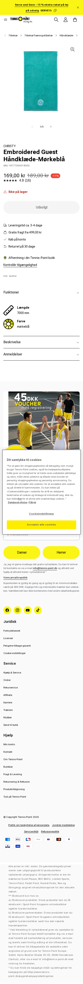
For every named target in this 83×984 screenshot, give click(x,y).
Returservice (10, 687)
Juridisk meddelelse (63, 825)
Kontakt (7, 751)
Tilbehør (13, 35)
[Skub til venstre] (32, 126)
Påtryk (32, 502)
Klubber (7, 717)
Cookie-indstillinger (14, 653)
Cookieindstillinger (41, 513)
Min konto (9, 744)
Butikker (8, 766)
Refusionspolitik (50, 831)
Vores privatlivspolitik (15, 577)
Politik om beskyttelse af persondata (28, 825)
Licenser (8, 638)
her (20, 498)
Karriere (7, 702)
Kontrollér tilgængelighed (20, 265)
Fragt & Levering (12, 774)
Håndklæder (66, 35)
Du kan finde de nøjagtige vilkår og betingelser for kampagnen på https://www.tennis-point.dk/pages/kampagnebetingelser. (40, 972)
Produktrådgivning (14, 789)
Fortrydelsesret (11, 630)
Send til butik (10, 724)
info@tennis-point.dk (45, 568)
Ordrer (7, 680)
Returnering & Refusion (16, 781)
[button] (5, 19)
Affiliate (7, 695)
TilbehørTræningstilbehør (38, 35)
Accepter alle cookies (41, 524)
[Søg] (56, 19)
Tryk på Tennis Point (14, 796)
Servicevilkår (31, 831)
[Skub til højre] (51, 126)
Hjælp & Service (12, 672)
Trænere (8, 709)
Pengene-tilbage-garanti (17, 645)
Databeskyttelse (17, 502)
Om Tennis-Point (13, 759)
